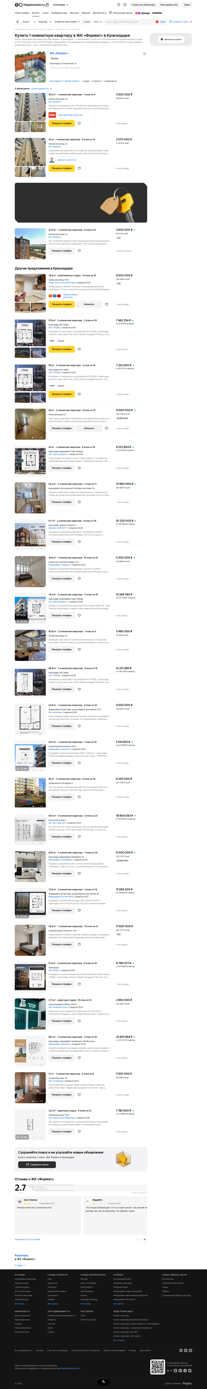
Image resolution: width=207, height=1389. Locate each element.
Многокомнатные (23, 1328)
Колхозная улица (56, 820)
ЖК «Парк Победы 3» (58, 454)
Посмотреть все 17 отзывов (27, 1239)
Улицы (165, 1287)
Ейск (50, 1279)
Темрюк (51, 1299)
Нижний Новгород (89, 1299)
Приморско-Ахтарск (57, 1291)
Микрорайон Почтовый (124, 1299)
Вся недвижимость (23, 1350)
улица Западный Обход (59, 1004)
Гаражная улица (22, 1287)
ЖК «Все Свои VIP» (57, 823)
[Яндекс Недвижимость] (32, 5)
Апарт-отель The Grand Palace (62, 283)
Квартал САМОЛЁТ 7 (58, 528)
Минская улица (55, 414)
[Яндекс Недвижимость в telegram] (190, 1350)
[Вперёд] (144, 1239)
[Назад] (138, 1239)
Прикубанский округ (122, 1283)
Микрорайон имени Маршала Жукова (130, 1295)
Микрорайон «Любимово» (61, 860)
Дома (50, 1328)
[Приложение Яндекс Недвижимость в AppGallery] (185, 1370)
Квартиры (21, 1255)
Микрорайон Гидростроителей (127, 1291)
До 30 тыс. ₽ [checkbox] (27, 207)
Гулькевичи (53, 1295)
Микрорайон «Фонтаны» (60, 1044)
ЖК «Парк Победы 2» (58, 602)
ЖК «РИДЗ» (54, 970)
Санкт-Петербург (89, 1283)
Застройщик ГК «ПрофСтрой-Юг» (65, 81)
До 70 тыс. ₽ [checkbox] (64, 207)
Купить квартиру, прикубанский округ (130, 1320)
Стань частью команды (57, 1350)
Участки (51, 1324)
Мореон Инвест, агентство (70, 296)
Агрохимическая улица (25, 1279)
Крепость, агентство (67, 160)
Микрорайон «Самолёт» (60, 565)
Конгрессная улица (23, 1295)
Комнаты (52, 1320)
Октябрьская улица (82, 488)
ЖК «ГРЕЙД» (55, 327)
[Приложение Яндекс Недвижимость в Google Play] (180, 1370)
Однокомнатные (22, 1320)
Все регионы (168, 1279)
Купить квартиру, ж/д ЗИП (125, 1332)
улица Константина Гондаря (61, 562)
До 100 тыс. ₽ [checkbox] (83, 207)
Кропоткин (53, 1283)
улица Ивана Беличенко (60, 746)
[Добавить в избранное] (144, 53)
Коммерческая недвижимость (61, 1315)
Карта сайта (145, 1350)
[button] (124, 4)
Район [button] (163, 22)
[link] (187, 4)
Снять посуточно (88, 1320)
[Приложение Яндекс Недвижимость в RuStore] (190, 1370)
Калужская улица (56, 99)
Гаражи (51, 1332)
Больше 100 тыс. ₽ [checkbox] (30, 215)
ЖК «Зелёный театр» (58, 1007)
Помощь (132, 1350)
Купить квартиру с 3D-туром (126, 1336)
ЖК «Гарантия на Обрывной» (62, 1118)
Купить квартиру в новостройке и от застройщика (136, 1324)
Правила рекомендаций (114, 1350)
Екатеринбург (87, 1291)
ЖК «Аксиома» (55, 712)
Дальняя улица (21, 1283)
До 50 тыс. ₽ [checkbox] (45, 207)
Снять (83, 1315)
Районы (165, 1291)
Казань (84, 1295)
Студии (19, 1265)
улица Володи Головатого (60, 931)
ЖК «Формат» (55, 102)
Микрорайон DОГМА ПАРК (61, 896)
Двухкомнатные (22, 1315)
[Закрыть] (191, 22)
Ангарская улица (56, 636)
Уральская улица (56, 280)
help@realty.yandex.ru (70, 1368)
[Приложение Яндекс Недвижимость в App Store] (175, 1370)
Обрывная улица (56, 1115)
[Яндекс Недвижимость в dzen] (185, 1350)
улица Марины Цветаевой (84, 709)
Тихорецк (52, 1287)
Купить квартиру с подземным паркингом (132, 1328)
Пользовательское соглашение (85, 1350)
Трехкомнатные (22, 1332)
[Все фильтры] (17, 22)
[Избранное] (118, 4)
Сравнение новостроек (173, 1283)
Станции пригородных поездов (176, 1295)
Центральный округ (122, 1279)
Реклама (40, 1350)
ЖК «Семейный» (56, 1081)
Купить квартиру (121, 1315)
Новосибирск (87, 1287)
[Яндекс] (187, 1383)
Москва (84, 1279)
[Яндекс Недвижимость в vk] (181, 1350)
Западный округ (120, 1287)
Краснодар (53, 325)
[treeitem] (23, 13)
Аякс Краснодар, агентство (70, 115)
